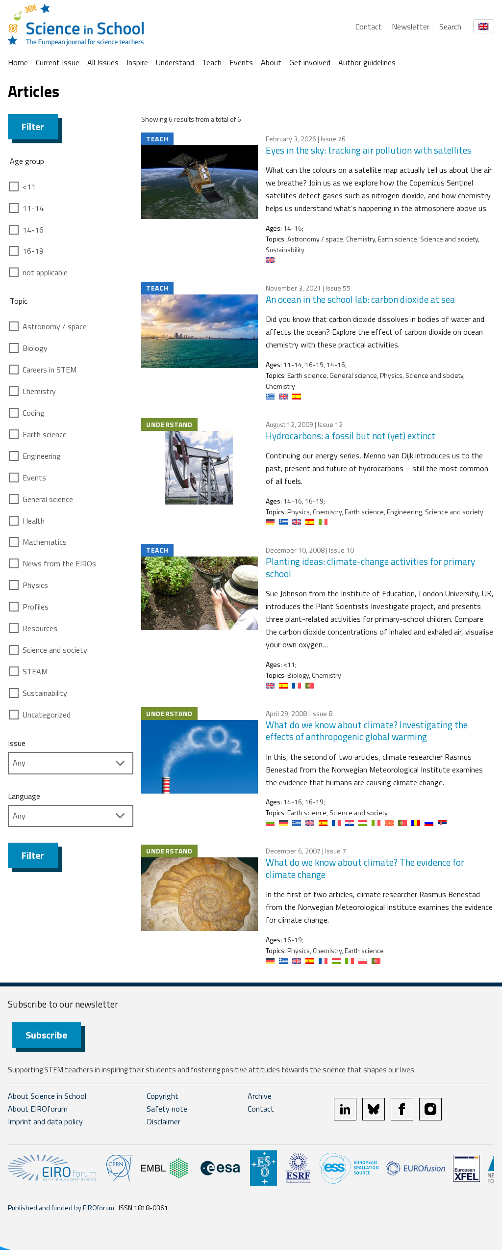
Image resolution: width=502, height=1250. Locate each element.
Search (450, 26)
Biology (35, 348)
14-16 (33, 230)
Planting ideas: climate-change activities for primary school (370, 567)
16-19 (33, 251)
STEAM (35, 671)
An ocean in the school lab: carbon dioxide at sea (360, 299)
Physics (35, 585)
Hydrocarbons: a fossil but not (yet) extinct (350, 435)
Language (24, 796)
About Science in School (47, 1096)
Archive (260, 1096)
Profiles (36, 606)
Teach (212, 62)
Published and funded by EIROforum (61, 1207)
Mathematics (45, 542)
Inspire (137, 62)
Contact (368, 26)
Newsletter (410, 26)
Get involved (309, 62)
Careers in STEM (49, 369)
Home (18, 62)
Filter (33, 126)
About (271, 62)
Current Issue (57, 62)
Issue (16, 743)
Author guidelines (367, 62)
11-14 (33, 208)
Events (241, 62)
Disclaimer (163, 1121)
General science (48, 499)
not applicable (45, 272)
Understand (175, 62)
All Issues (103, 62)
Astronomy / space (55, 326)
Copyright (162, 1096)
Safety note (167, 1109)
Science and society (55, 650)
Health (34, 521)
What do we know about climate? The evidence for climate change (365, 868)
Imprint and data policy (45, 1121)
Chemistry (39, 391)
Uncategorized (47, 714)
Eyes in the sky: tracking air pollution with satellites (369, 150)
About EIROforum (38, 1109)
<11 (29, 186)
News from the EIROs (59, 563)
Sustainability (45, 693)
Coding (34, 413)
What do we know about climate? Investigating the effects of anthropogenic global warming (367, 731)
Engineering (42, 456)
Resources (40, 628)
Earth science (45, 434)
